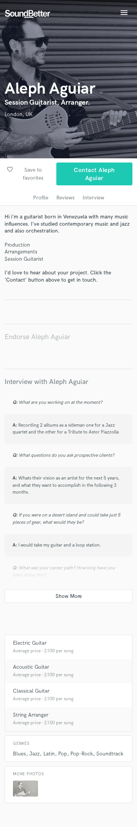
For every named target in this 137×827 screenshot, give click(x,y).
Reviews (65, 197)
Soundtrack (109, 754)
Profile (40, 197)
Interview (93, 197)
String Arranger (30, 715)
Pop (62, 754)
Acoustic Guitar (31, 667)
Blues (19, 754)
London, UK (19, 114)
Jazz (34, 754)
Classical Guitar (31, 691)
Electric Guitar (29, 643)
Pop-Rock (81, 754)
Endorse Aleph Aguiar (37, 337)
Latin (49, 754)
